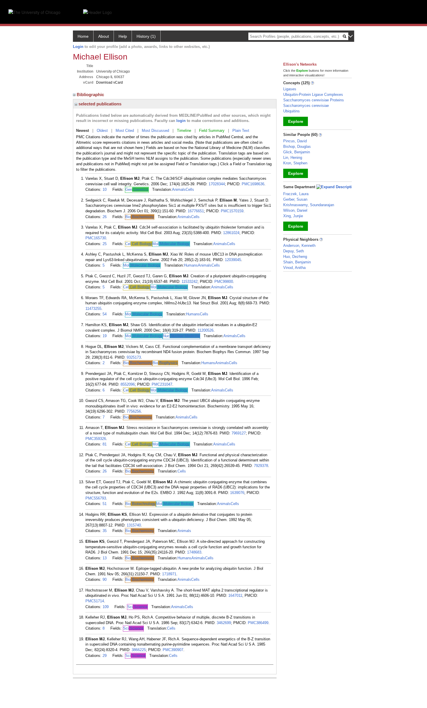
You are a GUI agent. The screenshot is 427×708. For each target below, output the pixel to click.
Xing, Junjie (293, 216)
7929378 (261, 465)
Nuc (181, 336)
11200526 (206, 330)
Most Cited (125, 130)
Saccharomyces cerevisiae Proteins (313, 100)
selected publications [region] (99, 103)
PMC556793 (95, 498)
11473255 (93, 308)
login (181, 120)
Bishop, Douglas (297, 146)
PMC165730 (95, 238)
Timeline (184, 130)
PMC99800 (223, 281)
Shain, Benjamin (297, 262)
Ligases (289, 89)
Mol (171, 244)
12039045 (233, 260)
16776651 (196, 211)
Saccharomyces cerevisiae (306, 105)
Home (83, 36)
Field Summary (212, 130)
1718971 (169, 574)
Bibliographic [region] (91, 94)
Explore (295, 121)
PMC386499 (258, 623)
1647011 (235, 595)
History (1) (146, 36)
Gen (136, 189)
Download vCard (109, 82)
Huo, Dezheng (295, 256)
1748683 (194, 552)
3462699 (224, 623)
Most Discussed (155, 130)
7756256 (134, 411)
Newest (82, 130)
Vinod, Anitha (294, 267)
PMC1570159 (232, 211)
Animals (179, 189)
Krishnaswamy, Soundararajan (308, 205)
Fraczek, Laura (295, 194)
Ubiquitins (291, 111)
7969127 (239, 433)
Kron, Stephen (295, 163)
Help (123, 36)
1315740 (134, 525)
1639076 (237, 492)
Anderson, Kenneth (299, 245)
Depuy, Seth (293, 251)
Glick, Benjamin (296, 152)
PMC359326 (95, 438)
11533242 (190, 281)
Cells (190, 189)
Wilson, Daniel (295, 210)
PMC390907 (173, 650)
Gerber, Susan (295, 199)
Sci (137, 607)
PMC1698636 (253, 184)
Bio (139, 217)
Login (78, 46)
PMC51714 (94, 601)
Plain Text (240, 130)
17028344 (217, 184)
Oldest (102, 130)
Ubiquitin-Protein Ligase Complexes (313, 94)
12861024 (231, 233)
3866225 (139, 650)
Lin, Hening (292, 157)
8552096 (128, 384)
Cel (138, 244)
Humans (191, 265)
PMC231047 (162, 384)
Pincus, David (295, 141)
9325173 (134, 357)
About (103, 36)
